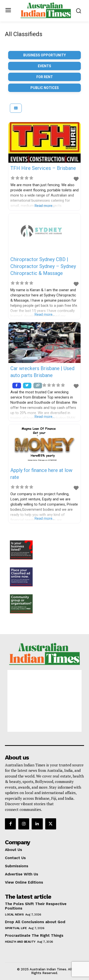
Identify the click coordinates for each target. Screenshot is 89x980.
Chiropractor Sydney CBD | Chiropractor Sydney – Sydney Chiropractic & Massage (43, 266)
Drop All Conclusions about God (35, 922)
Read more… (45, 205)
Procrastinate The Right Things (34, 935)
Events (44, 66)
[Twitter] (50, 823)
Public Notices (44, 88)
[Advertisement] (44, 701)
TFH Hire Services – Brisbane (43, 168)
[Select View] (16, 108)
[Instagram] (23, 823)
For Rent (44, 77)
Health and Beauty (20, 941)
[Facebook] (10, 823)
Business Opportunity (44, 55)
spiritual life (16, 928)
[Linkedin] (37, 823)
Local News (14, 914)
